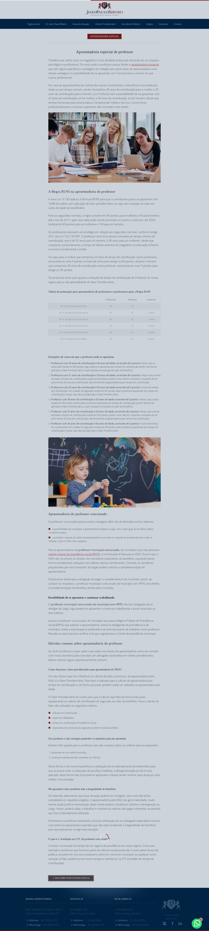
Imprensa (163, 24)
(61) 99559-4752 (43, 920)
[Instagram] (164, 924)
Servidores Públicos (131, 24)
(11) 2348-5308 (87, 920)
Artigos (149, 24)
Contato (177, 24)
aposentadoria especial (145, 64)
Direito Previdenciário (105, 24)
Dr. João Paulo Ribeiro (56, 24)
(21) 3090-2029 (131, 920)
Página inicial (34, 24)
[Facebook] (172, 924)
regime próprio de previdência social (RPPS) (74, 554)
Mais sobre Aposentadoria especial (72, 878)
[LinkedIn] (180, 924)
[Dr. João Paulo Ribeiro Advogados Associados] (104, 9)
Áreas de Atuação (81, 24)
